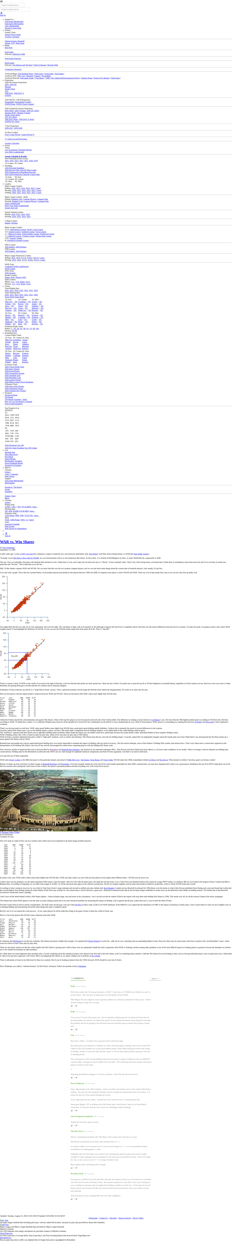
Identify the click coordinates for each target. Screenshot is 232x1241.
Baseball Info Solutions (71, 749)
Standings (8, 492)
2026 (13, 188)
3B (24, 329)
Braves (8, 315)
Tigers (20, 306)
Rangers (35, 310)
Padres (34, 322)
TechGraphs (49, 74)
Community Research (13, 69)
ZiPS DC (13, 85)
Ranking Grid (16, 199)
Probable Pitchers (25, 150)
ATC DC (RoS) (11, 117)
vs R (17, 282)
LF (27, 329)
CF (30, 329)
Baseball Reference (50, 764)
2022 (21, 161)
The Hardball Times (25, 74)
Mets (7, 320)
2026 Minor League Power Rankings (19, 382)
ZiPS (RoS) (9, 111)
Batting (7, 223)
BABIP (15, 511)
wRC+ (14, 507)
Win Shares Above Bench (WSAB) (26, 558)
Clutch (31, 520)
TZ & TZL (29, 515)
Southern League (28, 232)
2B (18, 329)
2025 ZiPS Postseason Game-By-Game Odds (22, 174)
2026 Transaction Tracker (14, 373)
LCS (23, 258)
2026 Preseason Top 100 (14, 445)
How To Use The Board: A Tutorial (18, 402)
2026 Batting (10, 247)
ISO (19, 507)
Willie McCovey (73, 760)
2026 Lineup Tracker (13, 380)
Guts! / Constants (11, 474)
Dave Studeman (8, 548)
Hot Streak (9, 457)
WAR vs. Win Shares (17, 542)
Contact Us (103, 1218)
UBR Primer (15, 520)
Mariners (35, 308)
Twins (20, 308)
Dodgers (35, 317)
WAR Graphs (10, 269)
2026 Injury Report (12, 369)
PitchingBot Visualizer (13, 461)
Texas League (41, 232)
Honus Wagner (94, 941)
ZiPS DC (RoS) (33, 111)
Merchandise (10, 483)
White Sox (22, 310)
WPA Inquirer (10, 273)
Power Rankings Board (14, 463)
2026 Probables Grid (13, 378)
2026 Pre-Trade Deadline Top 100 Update (21, 448)
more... (35, 507)
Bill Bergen (17, 941)
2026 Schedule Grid (12, 375)
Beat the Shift (52, 65)
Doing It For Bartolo (101, 78)
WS (18, 258)
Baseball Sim (10, 452)
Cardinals (21, 317)
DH (37, 329)
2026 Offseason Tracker (14, 389)
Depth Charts (10, 89)
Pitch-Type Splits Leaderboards (17, 206)
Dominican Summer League (18, 240)
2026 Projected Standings (14, 168)
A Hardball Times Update (10, 832)
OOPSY (8, 95)
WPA (23, 520)
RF (34, 329)
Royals (20, 304)
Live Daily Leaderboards (14, 152)
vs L (12, 282)
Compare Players (29, 199)
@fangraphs (93, 1218)
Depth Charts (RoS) (12, 115)
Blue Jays (9, 302)
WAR (7, 520)
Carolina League (28, 236)
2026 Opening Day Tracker (15, 391)
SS (21, 329)
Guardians (22, 302)
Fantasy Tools (10, 496)
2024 (12, 161)
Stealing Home (86, 78)
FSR (22, 515)
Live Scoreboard (11, 150)
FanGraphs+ (59, 74)
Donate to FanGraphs (13, 28)
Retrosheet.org (5, 1238)
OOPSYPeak (10, 104)
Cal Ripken (155, 720)
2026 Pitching (21, 247)
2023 (16, 161)
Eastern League (15, 232)
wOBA (8, 507)
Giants (34, 320)
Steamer (8, 87)
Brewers (21, 315)
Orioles (8, 304)
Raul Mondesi (109, 888)
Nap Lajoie (210, 722)
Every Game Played (12, 135)
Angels (34, 302)
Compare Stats (42, 199)
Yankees (8, 310)
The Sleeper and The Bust (22, 65)
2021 (26, 161)
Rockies (35, 324)
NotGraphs (38, 74)
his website (96, 956)
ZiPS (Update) (20, 111)
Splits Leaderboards (12, 203)
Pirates (20, 322)
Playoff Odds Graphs (28, 170)
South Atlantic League (30, 234)
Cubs (20, 320)
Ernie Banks (95, 760)
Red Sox (8, 308)
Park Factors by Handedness (16, 529)
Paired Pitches (10, 459)
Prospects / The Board (13, 487)
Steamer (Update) (23, 113)
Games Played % (27, 135)
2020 (31, 161)
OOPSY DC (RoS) (12, 122)
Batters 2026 (9, 277)
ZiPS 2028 (18, 128)
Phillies (8, 324)
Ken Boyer (164, 760)
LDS (29, 258)
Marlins (8, 317)
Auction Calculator (12, 37)
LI (27, 520)
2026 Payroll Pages (12, 371)
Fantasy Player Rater (13, 35)
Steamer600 (9, 102)
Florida (19, 238)
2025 (7, 161)
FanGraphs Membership (14, 22)
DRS (17, 515)
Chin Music (39, 78)
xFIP (10, 511)
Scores (7, 489)
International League (18, 230)
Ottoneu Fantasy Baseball (14, 41)
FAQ (13, 43)
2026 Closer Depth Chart (14, 367)
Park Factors (9, 476)
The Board (9, 397)
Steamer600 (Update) (23, 102)
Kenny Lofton (14, 760)
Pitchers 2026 (20, 277)
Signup (7, 43)
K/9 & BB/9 (24, 511)
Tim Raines (85, 760)
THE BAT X (19, 93)
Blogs (7, 498)
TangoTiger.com (6, 1233)
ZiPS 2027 (9, 128)
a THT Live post (26, 554)
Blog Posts (20, 43)
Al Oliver (152, 760)
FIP (6, 511)
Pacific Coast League (35, 230)
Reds (20, 324)
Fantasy (37, 76)
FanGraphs (9, 52)
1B (14, 329)
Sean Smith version (141, 554)
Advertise (113, 1218)
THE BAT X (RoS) (26, 119)
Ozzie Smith (108, 760)
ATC (7, 91)
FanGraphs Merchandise (14, 24)
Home (22, 282)
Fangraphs (65, 764)
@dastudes (82, 966)
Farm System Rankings (14, 404)
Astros (34, 304)
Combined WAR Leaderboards (17, 267)
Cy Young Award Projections (16, 139)
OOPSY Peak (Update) (25, 104)
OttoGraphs (115, 78)
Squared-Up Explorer (13, 465)
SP (13, 331)
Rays (7, 306)
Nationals (8, 322)
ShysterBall (46, 76)
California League (14, 236)
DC (16, 302)
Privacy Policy (138, 1218)
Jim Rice (78, 905)
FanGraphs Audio (27, 78)
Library (8, 472)
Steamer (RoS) (10, 113)
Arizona (13, 238)
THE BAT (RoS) (11, 119)
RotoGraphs (9, 63)
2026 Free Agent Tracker (14, 386)
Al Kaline (198, 722)
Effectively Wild (18, 54)
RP (16, 331)
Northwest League (47, 234)
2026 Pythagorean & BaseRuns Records (20, 172)
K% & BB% (26, 507)
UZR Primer (9, 515)
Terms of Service (124, 1218)
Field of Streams (40, 65)
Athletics (35, 306)
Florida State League (43, 236)
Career (38, 188)
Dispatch (29, 76)
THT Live (21, 76)
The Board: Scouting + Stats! (16, 399)
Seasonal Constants (12, 524)
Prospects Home (11, 395)
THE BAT (9, 93)
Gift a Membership (12, 26)
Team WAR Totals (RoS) (14, 297)
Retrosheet (54, 749)
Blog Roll (8, 48)
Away (27, 282)
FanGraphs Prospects (13, 59)
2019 (36, 161)
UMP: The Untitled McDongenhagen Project (62, 78)
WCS (36, 258)
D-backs (35, 315)
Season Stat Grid (11, 208)
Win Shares (93, 554)
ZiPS (7, 85)
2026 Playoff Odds (12, 170)
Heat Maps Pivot (11, 454)
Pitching (14, 223)
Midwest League (14, 234)
